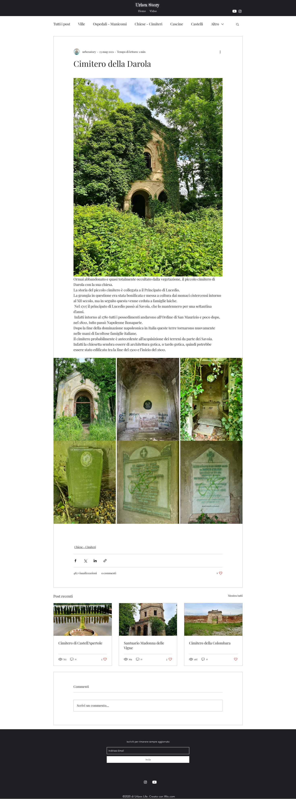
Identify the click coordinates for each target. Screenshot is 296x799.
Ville (81, 24)
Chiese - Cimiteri (148, 24)
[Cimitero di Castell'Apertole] (83, 619)
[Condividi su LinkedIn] (95, 561)
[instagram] (234, 11)
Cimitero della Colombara (210, 643)
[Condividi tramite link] (105, 561)
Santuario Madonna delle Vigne (144, 645)
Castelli (197, 24)
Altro (215, 24)
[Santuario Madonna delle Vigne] (148, 619)
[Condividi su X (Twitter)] (85, 561)
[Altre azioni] (220, 51)
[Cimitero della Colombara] (213, 619)
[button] (237, 24)
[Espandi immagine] (85, 399)
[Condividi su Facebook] (75, 561)
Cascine (176, 24)
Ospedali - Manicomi (110, 24)
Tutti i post (61, 24)
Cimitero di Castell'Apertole (80, 643)
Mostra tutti (235, 596)
